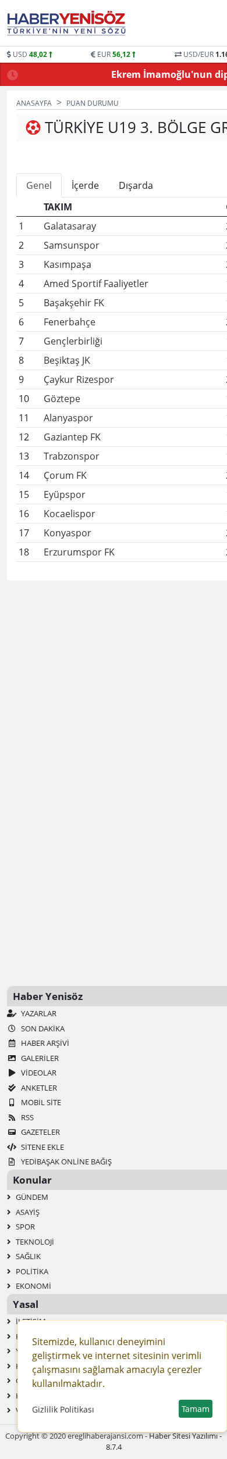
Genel (39, 185)
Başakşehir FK (74, 302)
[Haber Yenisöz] (68, 23)
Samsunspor (72, 245)
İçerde (85, 185)
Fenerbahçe (69, 322)
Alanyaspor (68, 417)
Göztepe (62, 398)
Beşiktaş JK (67, 360)
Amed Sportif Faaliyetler (96, 283)
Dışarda (136, 185)
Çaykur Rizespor (79, 379)
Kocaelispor (69, 513)
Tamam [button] (196, 1408)
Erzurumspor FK (79, 552)
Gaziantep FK (72, 437)
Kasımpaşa (67, 264)
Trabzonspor (72, 456)
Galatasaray (70, 226)
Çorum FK (65, 475)
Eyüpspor (65, 494)
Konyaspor (67, 532)
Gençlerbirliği (73, 341)
